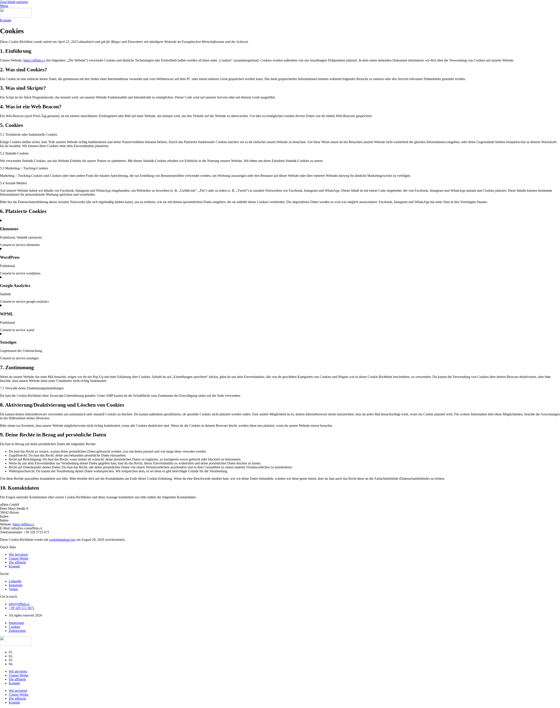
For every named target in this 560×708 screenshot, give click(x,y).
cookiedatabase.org (62, 539)
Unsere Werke (18, 675)
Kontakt (14, 683)
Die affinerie (17, 679)
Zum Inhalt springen (14, 2)
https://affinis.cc (34, 60)
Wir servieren (18, 671)
